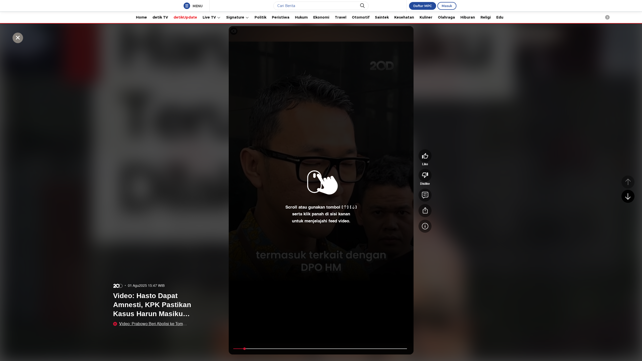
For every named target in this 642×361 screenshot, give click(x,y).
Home (141, 17)
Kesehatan (404, 17)
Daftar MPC (422, 6)
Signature (235, 17)
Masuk (447, 6)
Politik (260, 17)
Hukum (301, 17)
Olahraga (446, 17)
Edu (499, 17)
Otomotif (360, 17)
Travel (340, 17)
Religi (485, 17)
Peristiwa (280, 17)
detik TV (160, 17)
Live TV (210, 17)
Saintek (382, 17)
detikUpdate (185, 17)
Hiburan (467, 17)
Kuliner (426, 17)
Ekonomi (321, 17)
